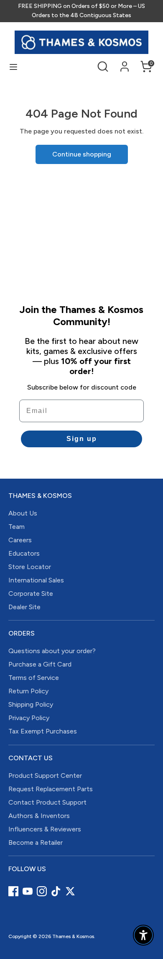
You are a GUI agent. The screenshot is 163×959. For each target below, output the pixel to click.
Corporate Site (30, 593)
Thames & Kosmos (73, 936)
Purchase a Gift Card (39, 664)
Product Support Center (45, 776)
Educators (24, 553)
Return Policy (28, 691)
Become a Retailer (35, 842)
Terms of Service (33, 678)
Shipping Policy (30, 704)
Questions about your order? (52, 651)
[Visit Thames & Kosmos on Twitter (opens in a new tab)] (70, 891)
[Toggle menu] (13, 66)
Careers (20, 540)
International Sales (36, 580)
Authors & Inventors (39, 816)
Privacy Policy (28, 718)
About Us (22, 513)
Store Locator (29, 567)
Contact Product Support (47, 802)
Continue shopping (81, 154)
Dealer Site (24, 607)
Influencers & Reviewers (44, 829)
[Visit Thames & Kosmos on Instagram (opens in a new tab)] (42, 891)
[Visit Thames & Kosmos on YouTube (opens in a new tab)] (28, 891)
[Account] (124, 63)
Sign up (81, 438)
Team (16, 527)
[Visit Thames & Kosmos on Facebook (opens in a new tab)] (13, 891)
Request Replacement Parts (50, 789)
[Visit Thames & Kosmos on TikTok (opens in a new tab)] (56, 891)
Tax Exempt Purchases (42, 731)
